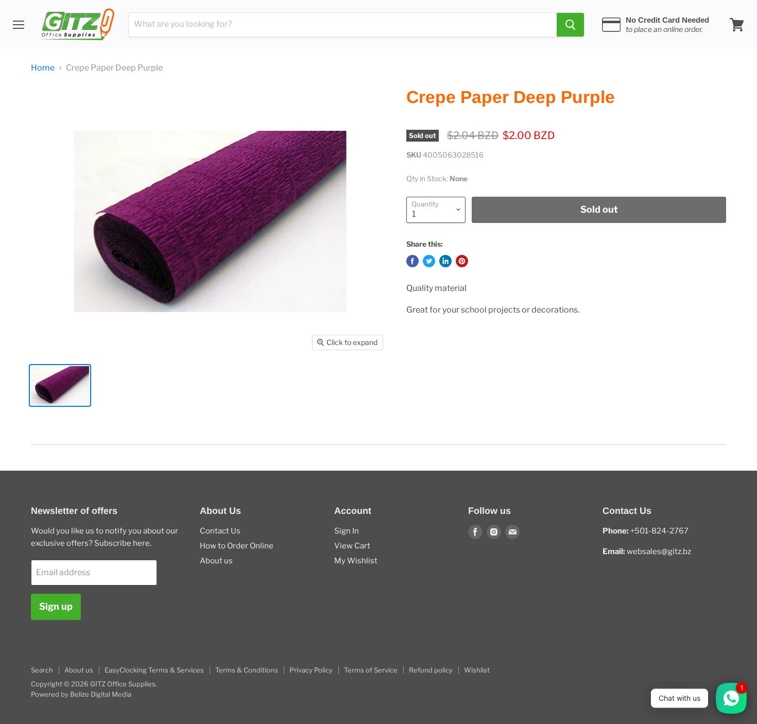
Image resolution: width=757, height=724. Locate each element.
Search (42, 670)
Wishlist (477, 670)
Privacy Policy (311, 670)
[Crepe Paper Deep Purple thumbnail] (60, 385)
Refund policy (431, 670)
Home (43, 68)
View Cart (352, 545)
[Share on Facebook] (412, 261)
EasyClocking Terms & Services (154, 670)
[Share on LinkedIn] (445, 261)
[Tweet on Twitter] (429, 261)
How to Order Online (236, 545)
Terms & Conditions (246, 670)
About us (216, 560)
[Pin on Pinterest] (462, 261)
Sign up (56, 606)
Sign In (346, 531)
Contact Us (220, 531)
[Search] (570, 25)
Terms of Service (371, 670)
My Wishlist (355, 560)
